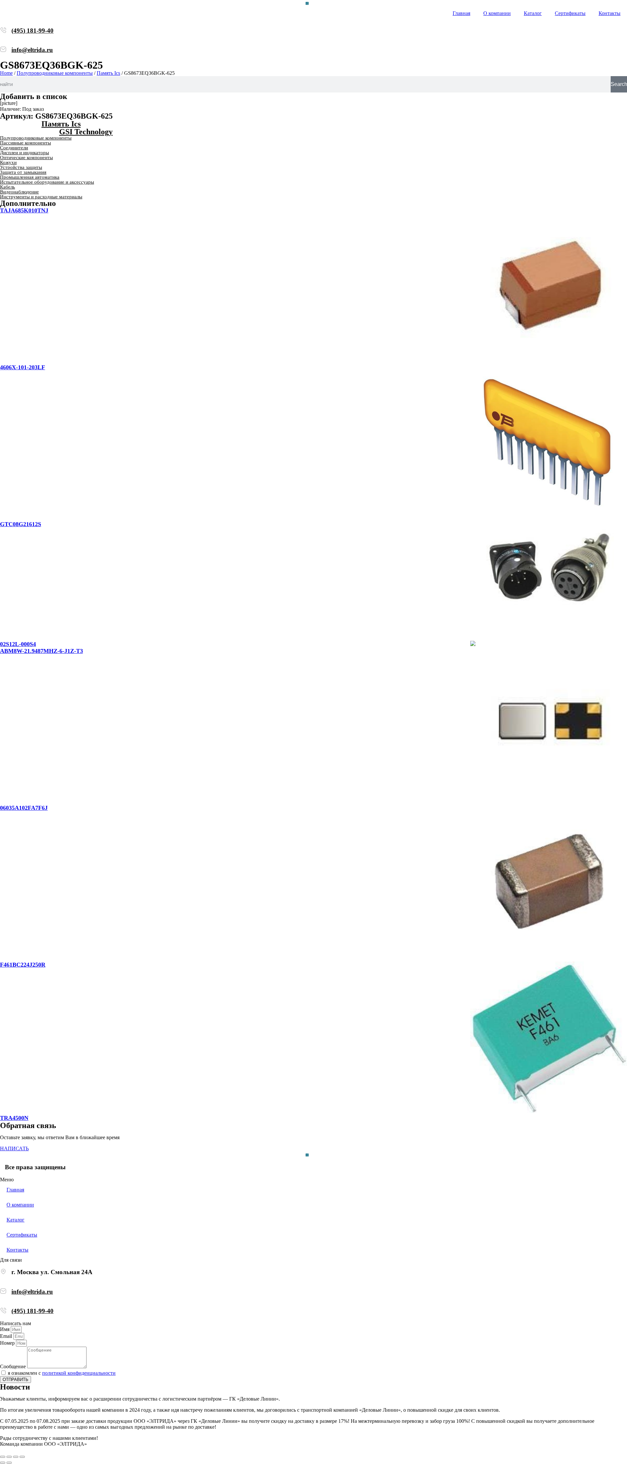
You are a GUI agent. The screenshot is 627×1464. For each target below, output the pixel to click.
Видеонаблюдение (19, 191)
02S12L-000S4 (18, 644)
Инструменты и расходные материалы (41, 196)
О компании (497, 13)
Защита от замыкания (23, 172)
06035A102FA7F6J (24, 808)
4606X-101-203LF (22, 367)
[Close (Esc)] (2, 1457)
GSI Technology (86, 131)
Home (6, 73)
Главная (461, 13)
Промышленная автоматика (29, 177)
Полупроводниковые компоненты (55, 73)
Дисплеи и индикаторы (24, 152)
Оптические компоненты (26, 157)
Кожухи (8, 162)
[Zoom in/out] (22, 1457)
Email (6, 1336)
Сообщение (13, 1366)
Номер (8, 1343)
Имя (5, 1329)
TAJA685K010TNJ (24, 210)
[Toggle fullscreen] (15, 1457)
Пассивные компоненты (25, 142)
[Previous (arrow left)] (2, 1463)
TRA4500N (14, 1118)
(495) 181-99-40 (32, 30)
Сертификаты (570, 13)
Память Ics (108, 73)
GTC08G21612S (20, 524)
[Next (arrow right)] (9, 1463)
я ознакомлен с (62, 1373)
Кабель (7, 187)
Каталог (533, 13)
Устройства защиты (21, 167)
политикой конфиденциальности (79, 1373)
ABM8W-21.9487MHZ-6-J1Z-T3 (41, 651)
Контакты (609, 13)
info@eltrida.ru (32, 49)
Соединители (14, 147)
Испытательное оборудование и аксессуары (47, 182)
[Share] (9, 1457)
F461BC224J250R (22, 964)
